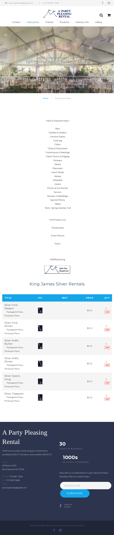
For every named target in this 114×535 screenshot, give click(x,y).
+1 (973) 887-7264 (50, 3)
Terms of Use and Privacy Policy (70, 525)
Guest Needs (57, 172)
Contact (16, 22)
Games (57, 164)
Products (64, 22)
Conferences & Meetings (57, 152)
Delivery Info (82, 22)
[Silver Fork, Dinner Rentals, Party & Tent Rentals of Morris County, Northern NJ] (40, 328)
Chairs (57, 144)
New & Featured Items (58, 120)
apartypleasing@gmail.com (21, 3)
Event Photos (57, 235)
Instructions (33, 22)
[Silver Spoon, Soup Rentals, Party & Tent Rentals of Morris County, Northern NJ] (40, 381)
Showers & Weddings (57, 196)
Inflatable (57, 180)
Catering (57, 140)
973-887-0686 (13, 480)
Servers (57, 192)
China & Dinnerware (58, 148)
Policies (49, 22)
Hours (58, 243)
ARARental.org (57, 259)
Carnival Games (57, 136)
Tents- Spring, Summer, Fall (58, 208)
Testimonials (57, 227)
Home (45, 98)
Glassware (57, 168)
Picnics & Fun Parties (57, 188)
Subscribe (75, 493)
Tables (57, 204)
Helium (57, 176)
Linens (57, 184)
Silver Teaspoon (14, 393)
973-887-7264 (16, 476)
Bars (57, 128)
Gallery (98, 22)
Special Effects (57, 200)
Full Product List (57, 219)
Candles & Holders (58, 132)
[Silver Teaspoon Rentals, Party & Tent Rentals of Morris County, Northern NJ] (40, 397)
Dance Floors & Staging (57, 156)
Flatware (57, 160)
